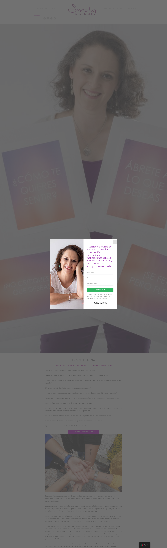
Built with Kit (100, 303)
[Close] (115, 242)
